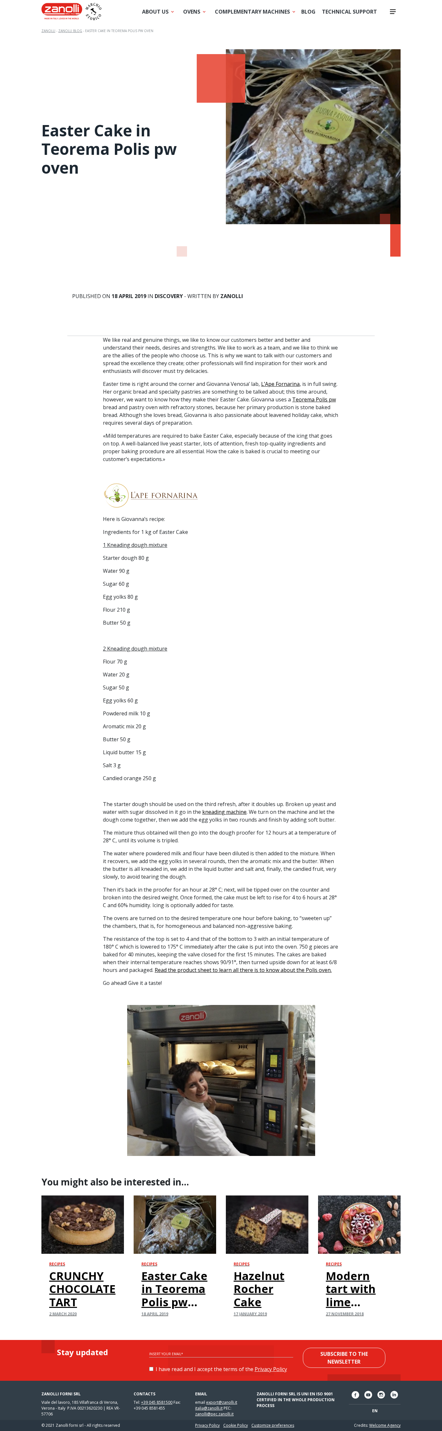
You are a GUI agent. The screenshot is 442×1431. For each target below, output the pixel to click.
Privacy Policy (271, 1369)
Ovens (191, 11)
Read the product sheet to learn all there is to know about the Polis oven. (243, 970)
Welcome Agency (385, 1425)
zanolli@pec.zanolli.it (214, 1414)
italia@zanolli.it (209, 1408)
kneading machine (224, 811)
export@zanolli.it (221, 1402)
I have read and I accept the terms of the (221, 1369)
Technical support (349, 11)
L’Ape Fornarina (280, 383)
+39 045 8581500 (156, 1402)
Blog (308, 11)
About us (155, 11)
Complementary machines (252, 11)
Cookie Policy (235, 1425)
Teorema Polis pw (314, 399)
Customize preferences (272, 1425)
